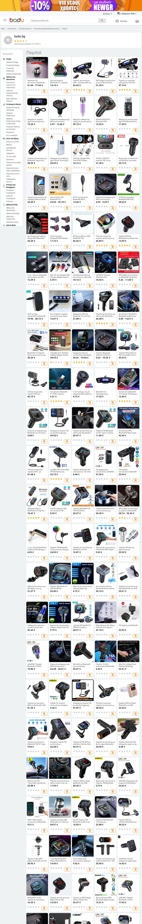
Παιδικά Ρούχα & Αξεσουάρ (12, 109)
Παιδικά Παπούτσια (10, 114)
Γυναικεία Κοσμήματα (10, 191)
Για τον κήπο (11, 156)
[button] (5, 20)
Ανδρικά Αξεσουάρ (13, 74)
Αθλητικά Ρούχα (12, 213)
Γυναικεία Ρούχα (12, 65)
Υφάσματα (10, 153)
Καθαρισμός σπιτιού (11, 180)
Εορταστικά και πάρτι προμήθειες (13, 169)
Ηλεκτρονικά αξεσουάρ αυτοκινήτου (46, 29)
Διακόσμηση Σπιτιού (11, 149)
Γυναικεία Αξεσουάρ (10, 69)
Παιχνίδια (10, 132)
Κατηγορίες (8, 54)
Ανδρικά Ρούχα (12, 62)
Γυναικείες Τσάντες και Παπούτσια (10, 85)
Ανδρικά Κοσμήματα (10, 197)
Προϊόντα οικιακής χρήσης (13, 164)
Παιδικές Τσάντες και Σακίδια (13, 128)
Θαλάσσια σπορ (12, 222)
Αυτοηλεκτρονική (25, 29)
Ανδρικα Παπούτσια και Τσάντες (12, 93)
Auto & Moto (11, 29)
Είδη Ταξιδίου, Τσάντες (11, 100)
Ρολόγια (9, 201)
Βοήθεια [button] (106, 14)
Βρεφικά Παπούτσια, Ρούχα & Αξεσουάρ (13, 121)
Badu (3, 29)
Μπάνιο (9, 145)
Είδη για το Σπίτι (12, 142)
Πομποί (64, 29)
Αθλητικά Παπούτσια (10, 218)
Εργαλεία (9, 160)
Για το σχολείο (11, 135)
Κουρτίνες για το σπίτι (12, 175)
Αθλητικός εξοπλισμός (10, 209)
